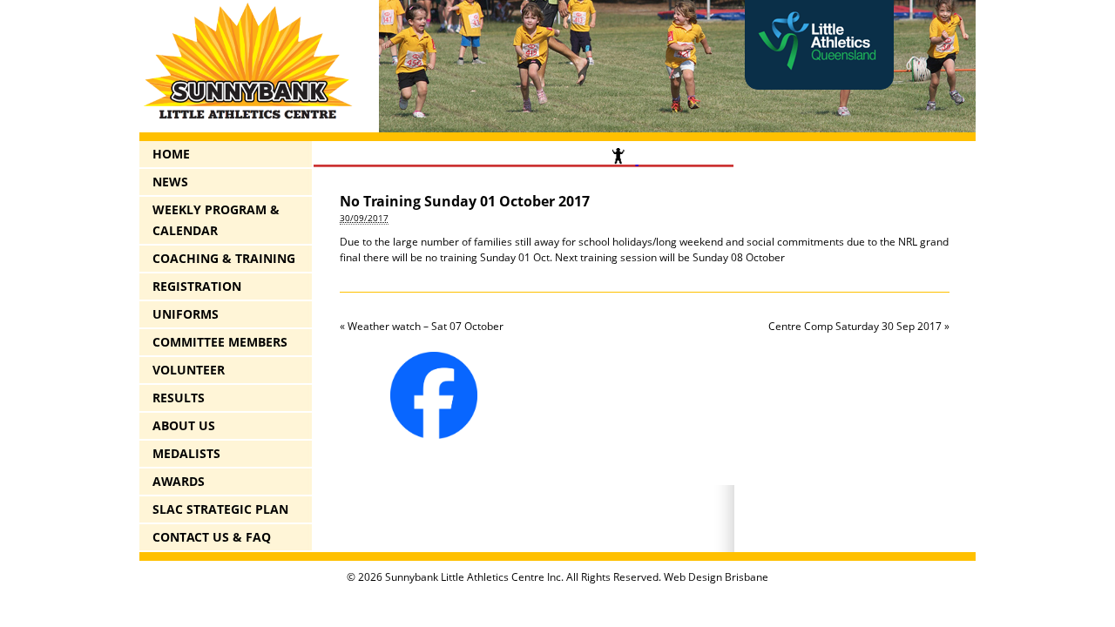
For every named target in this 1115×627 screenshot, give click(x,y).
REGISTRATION (196, 286)
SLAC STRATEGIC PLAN (220, 509)
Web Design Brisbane (716, 577)
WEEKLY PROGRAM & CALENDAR (216, 220)
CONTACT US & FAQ (211, 537)
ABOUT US (183, 425)
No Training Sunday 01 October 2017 (465, 201)
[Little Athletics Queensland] (819, 85)
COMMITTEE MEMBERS (219, 342)
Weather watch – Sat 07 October (421, 326)
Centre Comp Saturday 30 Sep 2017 (858, 326)
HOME (171, 153)
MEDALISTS (186, 453)
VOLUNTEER (188, 369)
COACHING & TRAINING (223, 258)
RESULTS (178, 397)
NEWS (170, 181)
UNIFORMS (185, 314)
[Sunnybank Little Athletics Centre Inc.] (248, 119)
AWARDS (178, 481)
